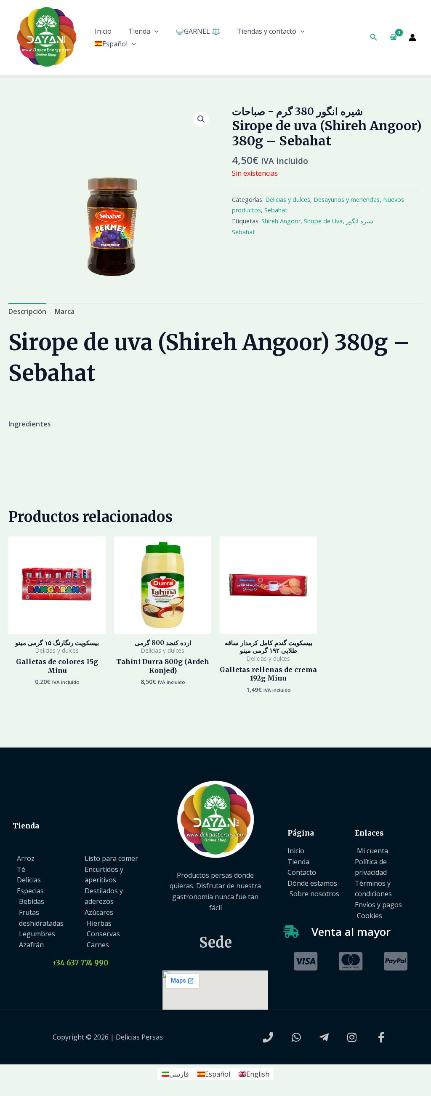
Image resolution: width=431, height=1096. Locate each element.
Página (300, 833)
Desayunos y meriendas (347, 200)
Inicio (103, 31)
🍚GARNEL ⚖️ (198, 31)
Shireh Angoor (281, 221)
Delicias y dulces (287, 200)
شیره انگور (359, 221)
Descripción (27, 311)
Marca (64, 311)
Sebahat (275, 210)
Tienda (139, 31)
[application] (154, 31)
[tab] (27, 312)
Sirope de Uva (323, 221)
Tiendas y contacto (266, 31)
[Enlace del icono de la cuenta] (412, 37)
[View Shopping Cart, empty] (393, 37)
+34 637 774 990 (80, 962)
